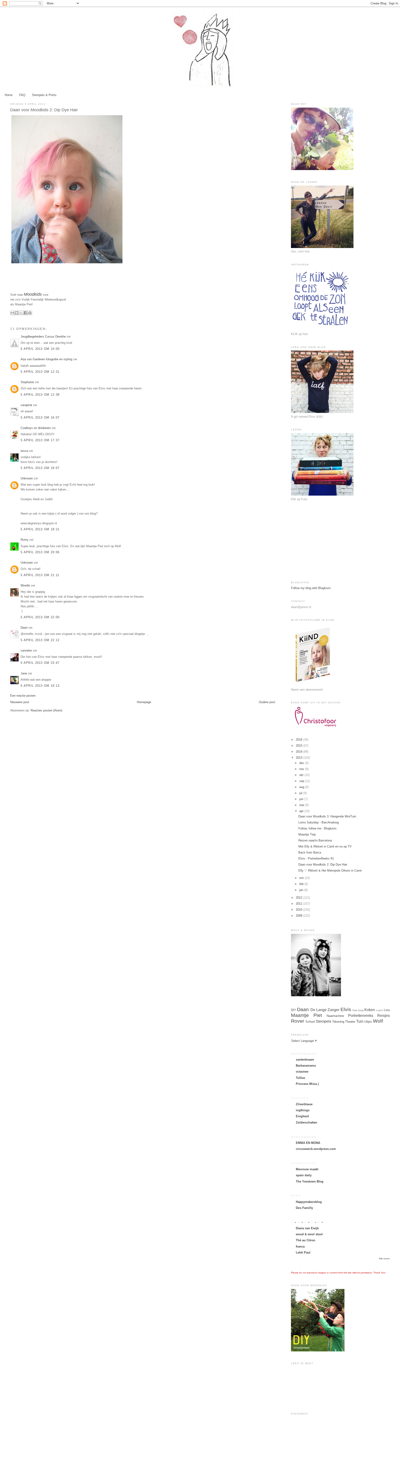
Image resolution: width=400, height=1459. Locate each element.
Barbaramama (306, 1065)
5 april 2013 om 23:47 (40, 662)
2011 (299, 903)
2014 (299, 751)
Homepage (144, 702)
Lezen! (380, 1010)
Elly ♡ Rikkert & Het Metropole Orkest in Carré (330, 870)
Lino (387, 1010)
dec (302, 763)
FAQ (22, 95)
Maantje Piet (306, 1015)
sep (302, 781)
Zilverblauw (304, 1104)
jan (301, 890)
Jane (24, 673)
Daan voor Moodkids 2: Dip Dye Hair (322, 864)
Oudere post (267, 702)
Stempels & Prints (44, 95)
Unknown (27, 478)
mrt (302, 878)
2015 (299, 745)
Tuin (359, 1021)
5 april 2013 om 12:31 (40, 371)
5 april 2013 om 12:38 (40, 394)
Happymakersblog (309, 1202)
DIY (293, 1010)
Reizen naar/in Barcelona (315, 840)
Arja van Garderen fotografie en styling (46, 359)
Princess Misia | (307, 1084)
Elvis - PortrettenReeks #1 (316, 858)
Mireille (25, 585)
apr (301, 811)
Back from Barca (309, 852)
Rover (297, 1021)
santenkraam (305, 1059)
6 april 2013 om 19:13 (40, 685)
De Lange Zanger (325, 1010)
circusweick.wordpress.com (316, 1149)
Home (8, 95)
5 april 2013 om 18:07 (40, 468)
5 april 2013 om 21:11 (40, 575)
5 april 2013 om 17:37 (40, 440)
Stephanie (27, 382)
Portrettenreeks (360, 1016)
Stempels (323, 1021)
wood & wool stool (309, 1234)
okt (301, 775)
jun (301, 799)
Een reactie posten (22, 695)
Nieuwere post (19, 702)
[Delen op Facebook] (25, 312)
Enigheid (302, 1116)
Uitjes (368, 1021)
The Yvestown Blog (309, 1181)
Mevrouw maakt (307, 1169)
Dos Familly (304, 1208)
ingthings (302, 1110)
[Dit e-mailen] (12, 312)
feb (301, 884)
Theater (350, 1021)
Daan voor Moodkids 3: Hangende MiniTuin (327, 816)
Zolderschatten (306, 1122)
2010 (299, 909)
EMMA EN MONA (308, 1143)
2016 (299, 739)
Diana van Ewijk (307, 1228)
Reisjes (383, 1016)
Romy (24, 539)
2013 (299, 757)
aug (302, 787)
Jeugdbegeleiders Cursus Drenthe (43, 336)
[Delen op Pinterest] (30, 312)
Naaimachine (335, 1016)
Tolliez (300, 1078)
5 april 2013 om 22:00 (40, 617)
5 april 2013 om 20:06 (40, 552)
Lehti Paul (303, 1252)
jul (301, 793)
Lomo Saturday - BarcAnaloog (318, 822)
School (310, 1021)
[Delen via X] (21, 312)
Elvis (346, 1009)
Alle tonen (384, 1258)
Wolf (378, 1021)
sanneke (26, 650)
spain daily (304, 1175)
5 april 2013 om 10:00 (40, 349)
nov (302, 769)
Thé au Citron (305, 1240)
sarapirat (26, 405)
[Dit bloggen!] (16, 312)
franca (300, 1246)
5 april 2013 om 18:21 (40, 529)
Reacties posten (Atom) (46, 710)
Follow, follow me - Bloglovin (317, 828)
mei (302, 805)
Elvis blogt (358, 1010)
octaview (302, 1071)
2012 (299, 897)
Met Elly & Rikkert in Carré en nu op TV (325, 846)
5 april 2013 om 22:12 (40, 640)
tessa (24, 451)
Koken (369, 1010)
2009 (299, 915)
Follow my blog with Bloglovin (311, 588)
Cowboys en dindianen (36, 428)
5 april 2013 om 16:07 (40, 417)
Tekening (338, 1021)
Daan (24, 627)
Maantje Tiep (307, 834)
